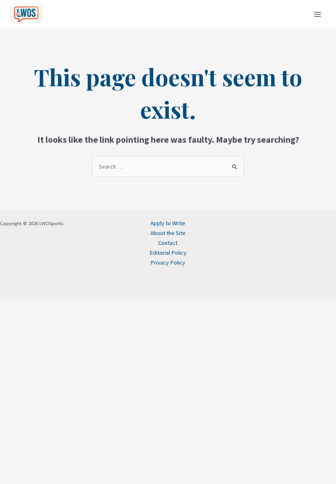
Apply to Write (167, 223)
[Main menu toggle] (317, 14)
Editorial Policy (168, 252)
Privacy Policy (167, 262)
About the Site (168, 233)
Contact (167, 243)
